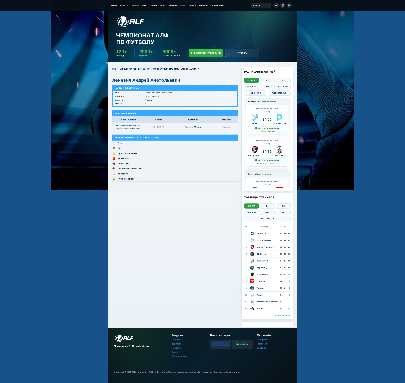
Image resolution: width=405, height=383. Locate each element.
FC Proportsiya (264, 240)
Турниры (242, 53)
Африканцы (262, 268)
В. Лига (251, 206)
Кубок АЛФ (255, 93)
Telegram (262, 339)
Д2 (283, 80)
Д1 (267, 80)
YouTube (261, 348)
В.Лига (251, 80)
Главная (176, 339)
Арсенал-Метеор (193, 127)
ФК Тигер (261, 254)
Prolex (260, 308)
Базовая (251, 87)
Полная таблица (282, 315)
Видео (175, 352)
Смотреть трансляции (207, 53)
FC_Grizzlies (262, 274)
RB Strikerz (262, 233)
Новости (176, 348)
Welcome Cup (279, 93)
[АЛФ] (142, 21)
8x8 (267, 87)
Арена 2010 (262, 261)
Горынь (260, 288)
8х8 (267, 212)
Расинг (260, 295)
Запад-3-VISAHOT (266, 247)
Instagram (262, 344)
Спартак (261, 281)
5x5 (283, 212)
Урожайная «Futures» (267, 302)
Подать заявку (179, 356)
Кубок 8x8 (283, 87)
